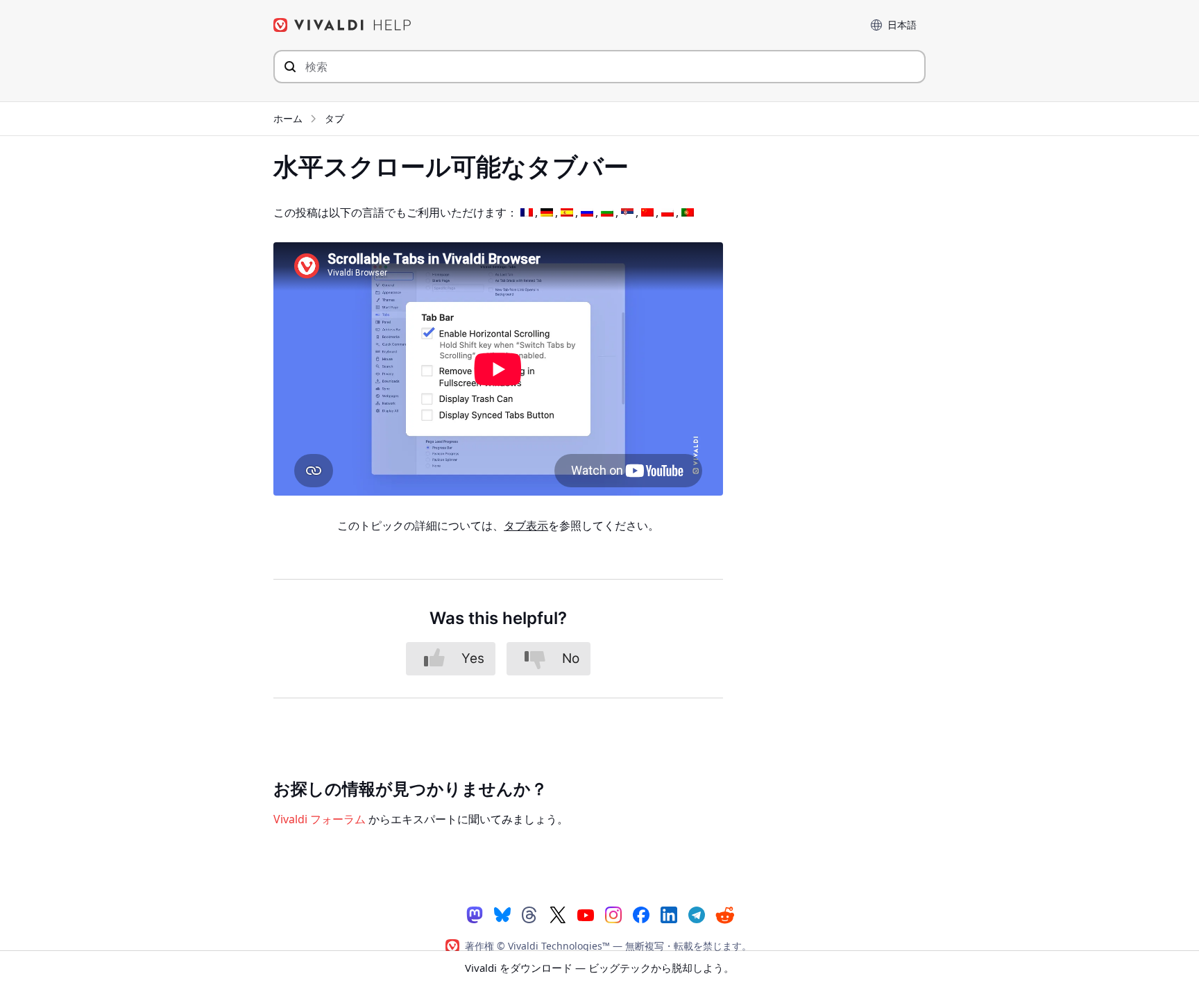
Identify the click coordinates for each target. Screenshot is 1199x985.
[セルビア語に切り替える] (627, 213)
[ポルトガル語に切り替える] (687, 213)
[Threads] (530, 913)
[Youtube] (585, 913)
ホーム (288, 118)
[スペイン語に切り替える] (567, 213)
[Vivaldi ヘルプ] (342, 25)
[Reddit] (724, 914)
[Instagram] (613, 913)
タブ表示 (526, 525)
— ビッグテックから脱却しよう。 (599, 968)
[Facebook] (641, 913)
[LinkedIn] (668, 913)
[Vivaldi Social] (474, 913)
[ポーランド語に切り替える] (667, 213)
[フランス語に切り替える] (526, 213)
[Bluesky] (502, 913)
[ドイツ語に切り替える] (547, 213)
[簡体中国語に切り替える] (647, 213)
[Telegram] (696, 913)
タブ (334, 118)
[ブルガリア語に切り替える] (607, 213)
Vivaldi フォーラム (319, 819)
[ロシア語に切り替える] (587, 213)
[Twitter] (557, 913)
